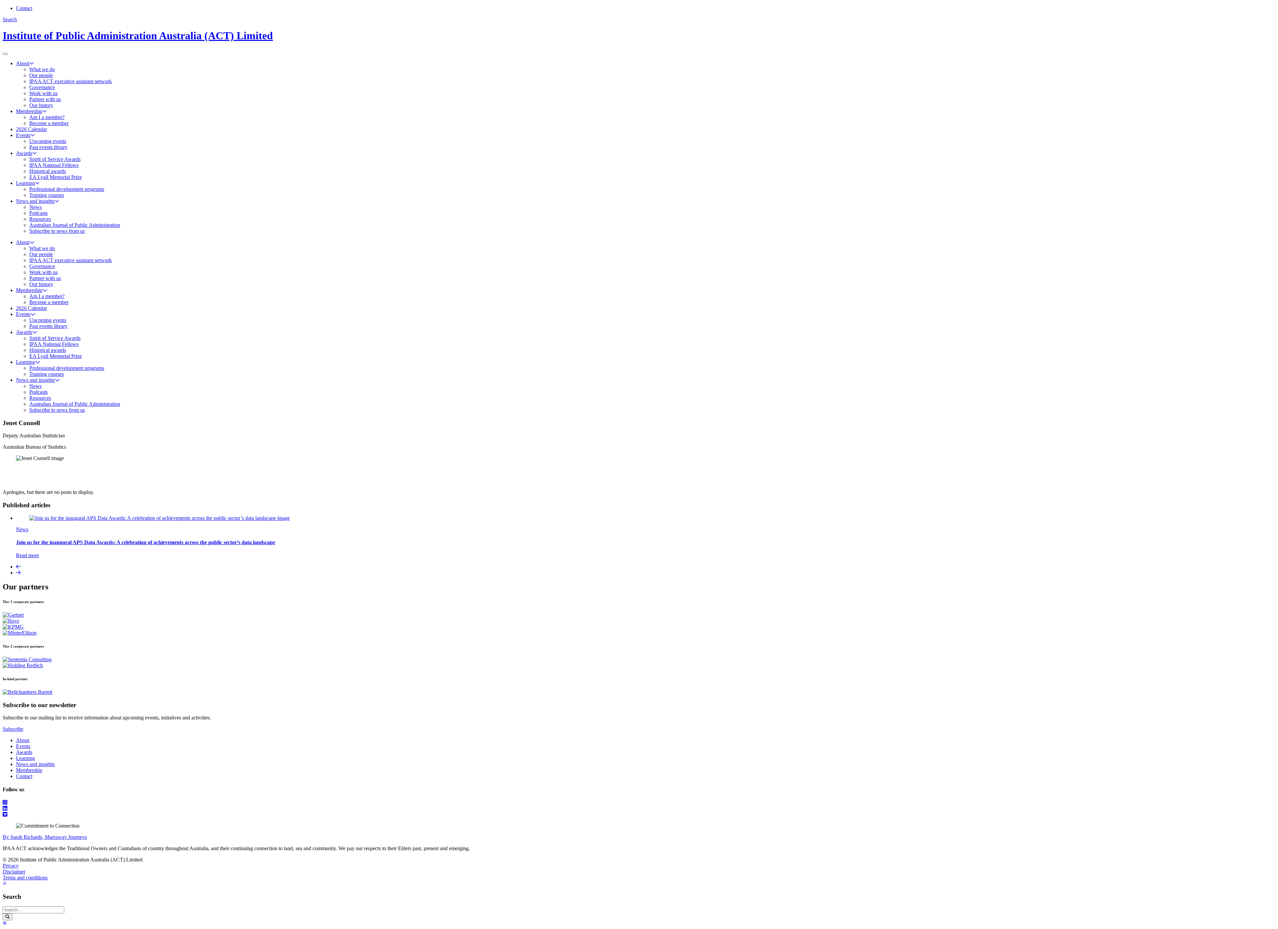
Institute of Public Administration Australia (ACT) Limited (138, 36)
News (35, 207)
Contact (24, 8)
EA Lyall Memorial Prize (55, 177)
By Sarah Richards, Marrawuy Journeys (45, 837)
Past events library (48, 147)
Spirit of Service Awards (55, 159)
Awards (24, 153)
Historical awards (47, 171)
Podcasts (38, 213)
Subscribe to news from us (57, 231)
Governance (42, 87)
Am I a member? (47, 117)
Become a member (49, 123)
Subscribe (13, 729)
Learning (25, 183)
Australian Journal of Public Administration (74, 225)
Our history (41, 105)
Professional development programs (66, 189)
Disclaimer (14, 871)
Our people (41, 75)
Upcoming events (47, 141)
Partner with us (45, 99)
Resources (40, 219)
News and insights (35, 201)
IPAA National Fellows (54, 165)
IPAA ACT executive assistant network (70, 81)
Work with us (43, 93)
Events (23, 135)
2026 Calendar (31, 129)
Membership (29, 111)
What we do (42, 69)
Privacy (11, 865)
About (22, 63)
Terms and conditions (25, 877)
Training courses (46, 195)
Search (10, 19)
